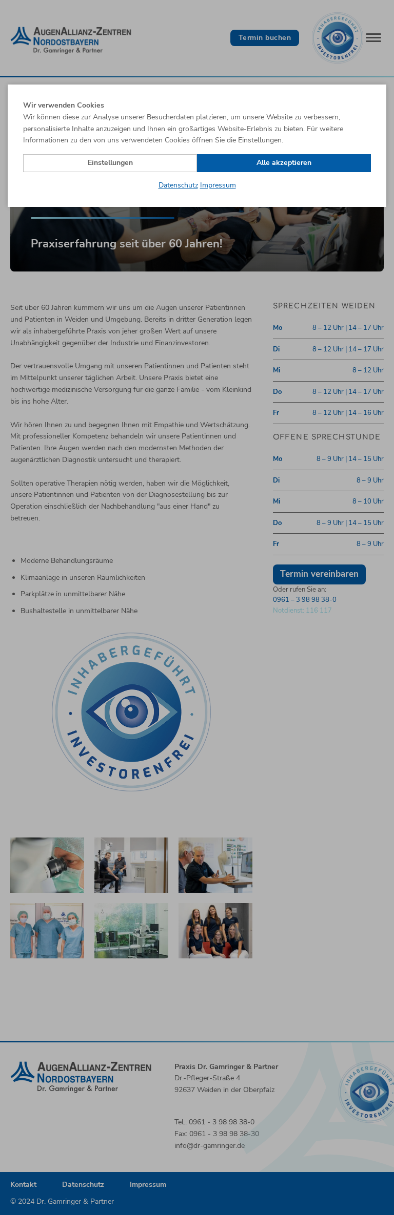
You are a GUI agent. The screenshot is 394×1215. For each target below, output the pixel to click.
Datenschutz (178, 185)
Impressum (218, 185)
